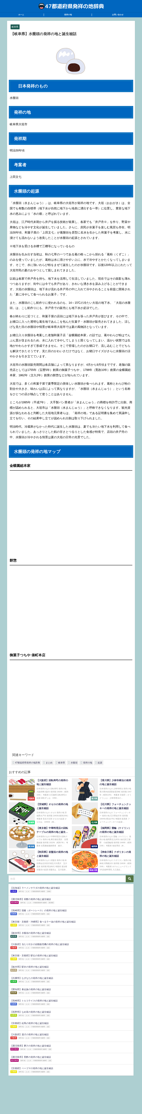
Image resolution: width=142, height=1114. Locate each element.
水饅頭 (74, 762)
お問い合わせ (117, 15)
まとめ (49, 762)
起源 (100, 762)
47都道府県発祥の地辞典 (27, 762)
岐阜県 (15, 26)
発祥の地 (68, 15)
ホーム (21, 15)
